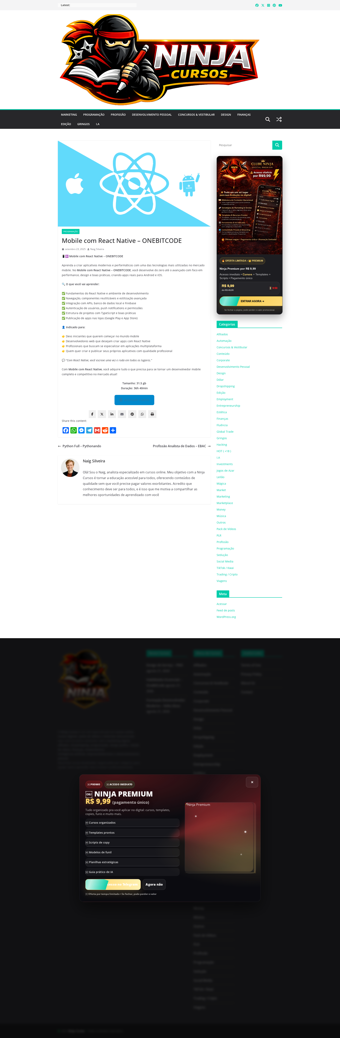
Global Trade (225, 431)
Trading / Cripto (227, 574)
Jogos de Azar (225, 470)
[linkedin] (112, 414)
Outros (221, 522)
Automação (224, 341)
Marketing (69, 114)
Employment (225, 399)
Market (221, 490)
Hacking (222, 444)
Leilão (220, 477)
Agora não (154, 884)
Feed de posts (226, 610)
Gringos (83, 124)
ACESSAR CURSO (137, 400)
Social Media (225, 561)
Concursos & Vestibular (196, 114)
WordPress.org (226, 617)
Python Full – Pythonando (82, 446)
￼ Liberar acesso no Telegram (113, 884)
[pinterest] (132, 414)
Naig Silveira (97, 249)
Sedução (222, 555)
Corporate (223, 360)
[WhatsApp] (142, 414)
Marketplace (225, 503)
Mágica (221, 483)
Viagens (222, 581)
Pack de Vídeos (226, 529)
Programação (93, 114)
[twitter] (102, 414)
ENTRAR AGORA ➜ (253, 301)
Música (221, 516)
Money (221, 509)
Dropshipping (226, 386)
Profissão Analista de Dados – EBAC (179, 446)
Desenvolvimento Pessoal (152, 114)
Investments (225, 464)
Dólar (220, 380)
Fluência (222, 425)
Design (226, 114)
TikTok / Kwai (225, 568)
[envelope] (122, 414)
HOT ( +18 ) (224, 451)
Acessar (222, 604)
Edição (66, 124)
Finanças (244, 114)
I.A (97, 124)
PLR (219, 535)
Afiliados (222, 334)
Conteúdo (223, 354)
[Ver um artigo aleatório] (279, 119)
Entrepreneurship (228, 405)
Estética (222, 412)
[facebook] (92, 414)
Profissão (118, 114)
